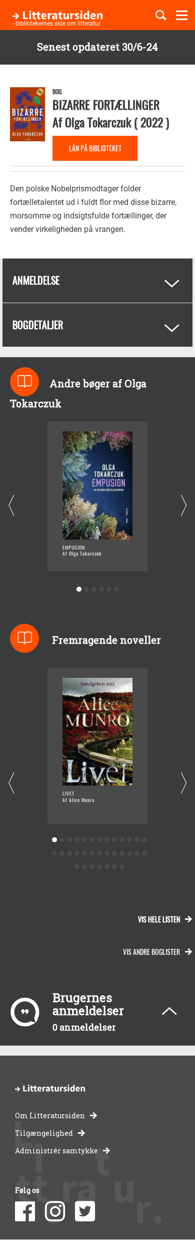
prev (11, 506)
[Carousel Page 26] (144, 853)
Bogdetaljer (37, 324)
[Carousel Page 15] (62, 853)
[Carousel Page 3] (94, 589)
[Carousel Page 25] (136, 853)
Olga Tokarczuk (98, 122)
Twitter (85, 1211)
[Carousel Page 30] (99, 867)
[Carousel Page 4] (101, 589)
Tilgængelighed (44, 1133)
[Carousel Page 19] (92, 853)
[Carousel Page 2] (86, 589)
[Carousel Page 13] (144, 840)
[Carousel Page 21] (106, 853)
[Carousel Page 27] (76, 867)
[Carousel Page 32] (114, 867)
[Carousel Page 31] (106, 867)
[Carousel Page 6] (116, 589)
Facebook (25, 1211)
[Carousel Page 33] (122, 867)
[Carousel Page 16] (69, 853)
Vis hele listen (159, 919)
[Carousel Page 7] (99, 840)
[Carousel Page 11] (129, 840)
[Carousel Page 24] (129, 853)
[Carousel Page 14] (54, 853)
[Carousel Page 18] (84, 853)
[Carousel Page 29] (92, 867)
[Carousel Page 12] (136, 840)
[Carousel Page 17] (76, 853)
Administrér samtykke (56, 1150)
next (184, 506)
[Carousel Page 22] (114, 853)
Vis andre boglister (151, 951)
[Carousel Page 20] (99, 853)
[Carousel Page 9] (114, 840)
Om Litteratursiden (50, 1115)
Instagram (55, 1211)
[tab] (97, 281)
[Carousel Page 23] (122, 853)
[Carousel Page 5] (108, 589)
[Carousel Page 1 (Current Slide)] (78, 589)
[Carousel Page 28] (84, 867)
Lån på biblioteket (95, 148)
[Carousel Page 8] (106, 840)
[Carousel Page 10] (122, 840)
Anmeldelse (36, 280)
